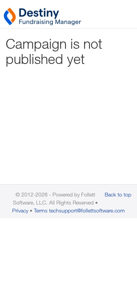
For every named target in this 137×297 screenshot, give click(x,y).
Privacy (20, 210)
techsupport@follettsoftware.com (87, 210)
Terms (41, 210)
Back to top (118, 194)
